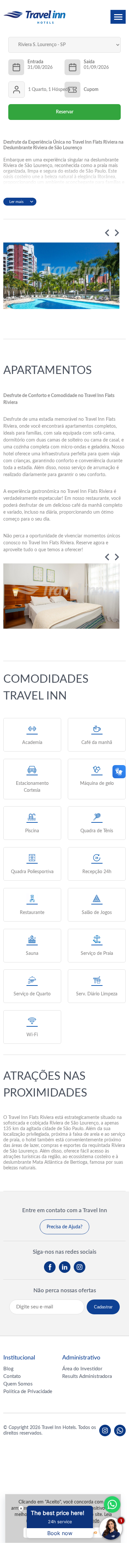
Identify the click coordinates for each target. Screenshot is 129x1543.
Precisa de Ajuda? (64, 1227)
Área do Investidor (82, 1368)
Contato (12, 1376)
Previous (107, 232)
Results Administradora (87, 1376)
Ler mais (16, 202)
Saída (89, 62)
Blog (8, 1368)
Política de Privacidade (27, 1391)
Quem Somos (18, 1384)
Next (117, 232)
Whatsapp (112, 1504)
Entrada (35, 62)
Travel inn (34, 17)
